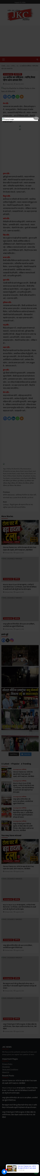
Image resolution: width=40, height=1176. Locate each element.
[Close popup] (36, 118)
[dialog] (20, 119)
